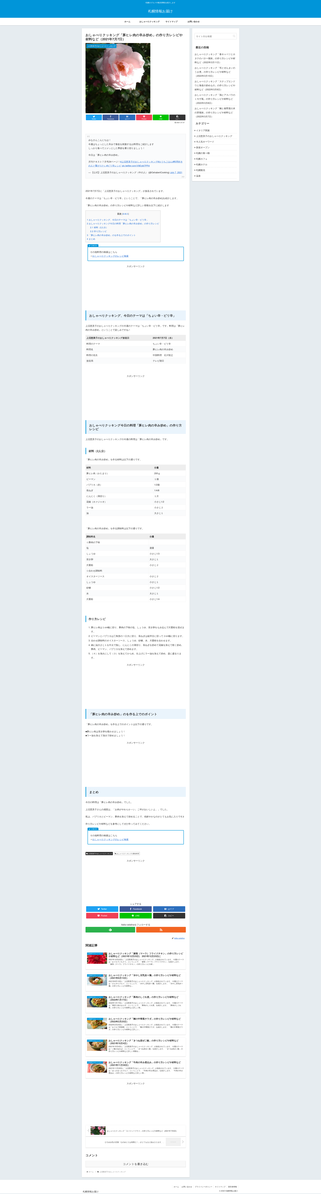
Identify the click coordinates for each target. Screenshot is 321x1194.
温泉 (198, 175)
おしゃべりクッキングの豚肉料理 (127, 853)
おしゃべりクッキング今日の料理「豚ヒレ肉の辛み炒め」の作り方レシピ (123, 223)
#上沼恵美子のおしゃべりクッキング (139, 161)
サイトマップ (220, 1186)
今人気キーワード (205, 141)
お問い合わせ (187, 1186)
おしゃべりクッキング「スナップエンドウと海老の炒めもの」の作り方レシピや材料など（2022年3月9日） (215, 85)
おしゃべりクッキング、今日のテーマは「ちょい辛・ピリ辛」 (117, 219)
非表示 (125, 213)
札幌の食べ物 (203, 153)
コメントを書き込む (136, 1164)
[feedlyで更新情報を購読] (110, 930)
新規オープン (203, 147)
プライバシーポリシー (203, 1186)
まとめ (91, 238)
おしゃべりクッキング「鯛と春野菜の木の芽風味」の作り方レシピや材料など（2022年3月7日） (215, 112)
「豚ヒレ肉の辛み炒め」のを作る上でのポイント (111, 235)
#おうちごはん (165, 161)
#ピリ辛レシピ (113, 165)
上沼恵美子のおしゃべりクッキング (100, 853)
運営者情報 (232, 1186)
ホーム (176, 1186)
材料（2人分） (99, 227)
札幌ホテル (201, 164)
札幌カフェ (201, 158)
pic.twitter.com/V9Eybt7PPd (136, 165)
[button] (234, 36)
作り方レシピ (98, 231)
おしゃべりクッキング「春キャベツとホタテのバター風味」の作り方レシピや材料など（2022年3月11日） (215, 58)
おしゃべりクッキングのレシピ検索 (110, 255)
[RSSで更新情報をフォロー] (161, 930)
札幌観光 (200, 170)
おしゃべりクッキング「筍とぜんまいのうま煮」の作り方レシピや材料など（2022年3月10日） (215, 71)
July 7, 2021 (176, 172)
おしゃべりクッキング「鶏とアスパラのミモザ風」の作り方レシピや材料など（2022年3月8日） (215, 98)
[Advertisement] (136, 285)
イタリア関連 (203, 130)
